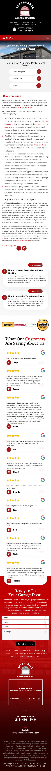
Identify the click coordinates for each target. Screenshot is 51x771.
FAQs (45, 653)
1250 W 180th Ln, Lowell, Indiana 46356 (25, 691)
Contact (39, 656)
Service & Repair (20, 653)
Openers (7, 653)
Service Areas (34, 653)
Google (24, 248)
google (34, 699)
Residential (26, 651)
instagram (39, 699)
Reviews (29, 656)
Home (8, 651)
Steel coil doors (40, 145)
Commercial (38, 651)
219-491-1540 (26, 31)
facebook (18, 248)
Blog (21, 656)
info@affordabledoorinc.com (25, 733)
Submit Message (25, 644)
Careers (13, 656)
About (16, 651)
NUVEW (6, 764)
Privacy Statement (15, 766)
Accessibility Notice (35, 766)
